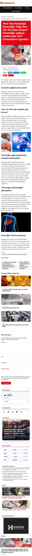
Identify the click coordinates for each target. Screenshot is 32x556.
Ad (2, 356)
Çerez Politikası (16, 11)
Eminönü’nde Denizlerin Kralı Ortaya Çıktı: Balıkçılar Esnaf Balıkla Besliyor (15, 480)
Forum (27, 7)
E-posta (4, 362)
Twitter (10, 72)
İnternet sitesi (5, 368)
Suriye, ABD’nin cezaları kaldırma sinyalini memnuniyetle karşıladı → (24, 265)
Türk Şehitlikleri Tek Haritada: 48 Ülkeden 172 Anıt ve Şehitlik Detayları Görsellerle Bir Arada (16, 477)
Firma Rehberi (18, 7)
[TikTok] (21, 412)
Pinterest (11, 75)
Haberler (3, 16)
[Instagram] (12, 412)
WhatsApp (23, 72)
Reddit (5, 75)
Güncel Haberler (7, 7)
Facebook (16, 72)
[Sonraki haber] (27, 422)
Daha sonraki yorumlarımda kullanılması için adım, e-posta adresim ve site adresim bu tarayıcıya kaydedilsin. (15, 378)
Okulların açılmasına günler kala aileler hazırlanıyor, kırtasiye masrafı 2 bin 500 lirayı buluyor (15, 474)
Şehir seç (6, 398)
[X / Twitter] (8, 412)
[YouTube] (17, 412)
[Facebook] (4, 412)
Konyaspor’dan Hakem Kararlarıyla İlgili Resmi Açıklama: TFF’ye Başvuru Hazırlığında (16, 469)
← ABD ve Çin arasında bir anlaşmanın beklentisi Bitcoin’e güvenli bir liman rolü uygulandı (9, 265)
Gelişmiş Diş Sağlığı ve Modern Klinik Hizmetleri (14, 471)
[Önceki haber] (24, 422)
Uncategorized (10, 16)
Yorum (3, 342)
